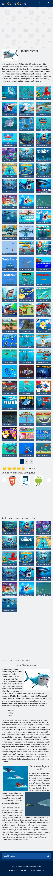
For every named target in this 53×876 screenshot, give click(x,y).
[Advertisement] (25, 28)
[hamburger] (3, 4)
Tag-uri (32, 871)
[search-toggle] (40, 3)
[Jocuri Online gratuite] (16, 3)
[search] (48, 856)
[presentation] (4, 480)
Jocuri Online (23, 871)
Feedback (40, 871)
